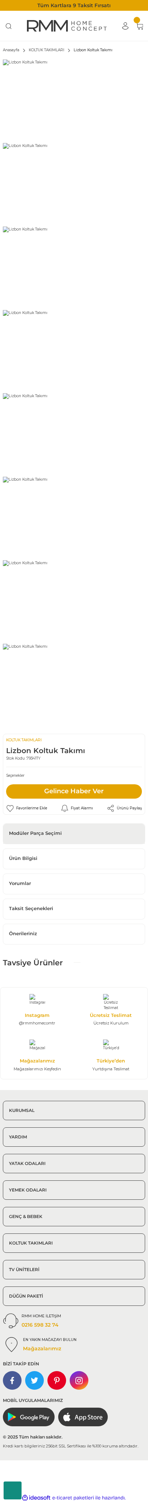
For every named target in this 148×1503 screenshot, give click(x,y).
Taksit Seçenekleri (31, 908)
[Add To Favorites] (26, 808)
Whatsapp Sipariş (13, 1490)
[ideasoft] (36, 1498)
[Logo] (66, 26)
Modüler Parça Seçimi (35, 833)
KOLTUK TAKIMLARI (24, 740)
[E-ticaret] (73, 1497)
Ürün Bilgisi (23, 858)
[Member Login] (125, 26)
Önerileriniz (23, 933)
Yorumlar (20, 883)
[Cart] (139, 26)
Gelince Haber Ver (74, 791)
